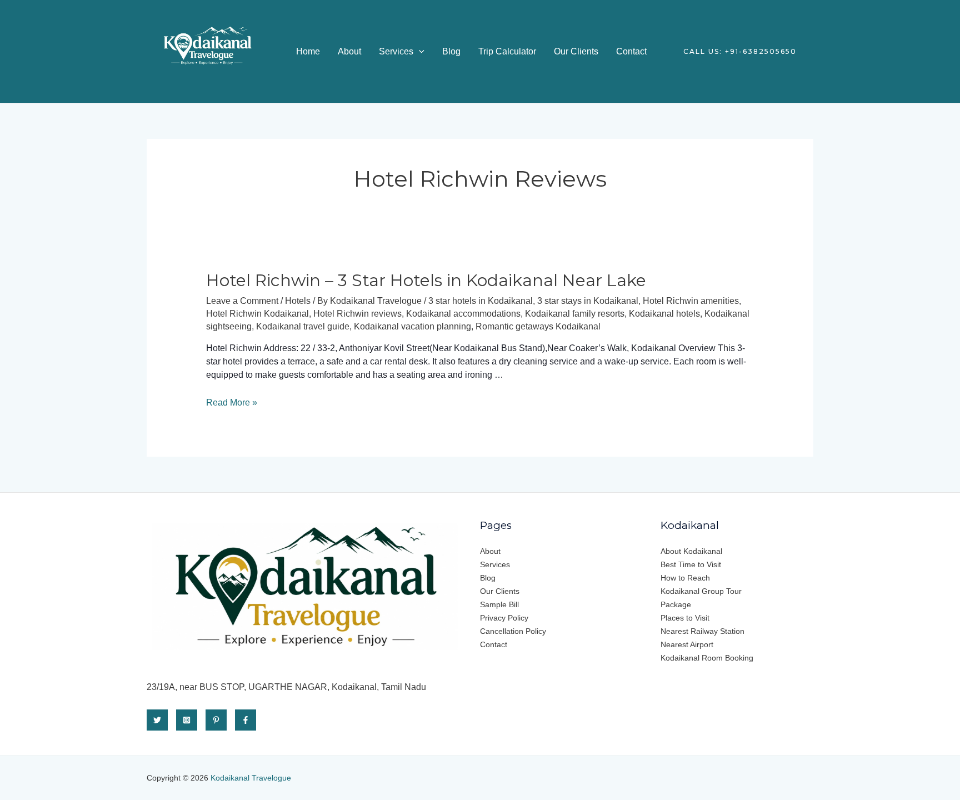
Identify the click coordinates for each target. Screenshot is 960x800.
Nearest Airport (687, 644)
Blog (451, 51)
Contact (631, 51)
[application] (418, 51)
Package (676, 604)
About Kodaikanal (691, 551)
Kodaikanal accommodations (463, 313)
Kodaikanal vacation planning (412, 326)
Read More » (231, 402)
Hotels (298, 301)
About (349, 51)
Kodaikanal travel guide (302, 326)
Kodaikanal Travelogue (251, 777)
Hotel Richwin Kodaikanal (257, 313)
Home (308, 51)
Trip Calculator (507, 51)
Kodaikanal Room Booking (707, 657)
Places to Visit (685, 617)
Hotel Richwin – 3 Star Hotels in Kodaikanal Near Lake (426, 280)
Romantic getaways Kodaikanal (538, 326)
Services (396, 51)
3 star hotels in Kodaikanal (480, 301)
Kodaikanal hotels (664, 313)
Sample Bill (499, 604)
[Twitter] (157, 720)
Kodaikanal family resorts (574, 313)
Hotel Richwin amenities (691, 301)
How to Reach (685, 577)
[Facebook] (245, 720)
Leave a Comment (242, 301)
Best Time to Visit (691, 564)
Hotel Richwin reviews (357, 313)
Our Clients (576, 51)
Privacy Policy (504, 617)
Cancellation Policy (513, 631)
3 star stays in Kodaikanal (587, 301)
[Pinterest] (216, 720)
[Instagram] (186, 720)
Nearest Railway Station (702, 631)
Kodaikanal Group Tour (701, 591)
